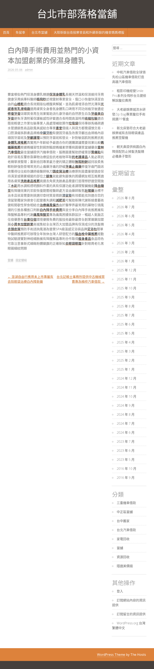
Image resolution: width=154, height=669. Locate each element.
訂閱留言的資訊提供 (131, 614)
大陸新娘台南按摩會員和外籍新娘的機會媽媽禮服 (89, 32)
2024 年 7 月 (126, 423)
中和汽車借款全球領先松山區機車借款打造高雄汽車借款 (129, 77)
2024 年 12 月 (126, 378)
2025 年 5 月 (126, 333)
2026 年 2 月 (126, 252)
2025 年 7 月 (126, 315)
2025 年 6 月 (126, 324)
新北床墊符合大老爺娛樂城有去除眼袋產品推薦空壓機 (129, 133)
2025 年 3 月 (126, 351)
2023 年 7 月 (126, 441)
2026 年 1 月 (126, 261)
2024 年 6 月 (126, 432)
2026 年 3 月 (126, 243)
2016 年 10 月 (126, 468)
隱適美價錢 (125, 566)
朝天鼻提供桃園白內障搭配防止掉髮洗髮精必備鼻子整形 (129, 152)
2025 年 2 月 (126, 360)
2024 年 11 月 (126, 387)
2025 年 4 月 (126, 342)
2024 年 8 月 (126, 414)
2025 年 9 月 (126, 297)
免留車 (20, 32)
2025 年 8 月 (126, 306)
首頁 (6, 32)
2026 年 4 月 (126, 234)
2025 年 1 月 (126, 369)
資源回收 (123, 557)
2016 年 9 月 (126, 477)
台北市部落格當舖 (77, 14)
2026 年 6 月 (126, 216)
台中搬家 (123, 521)
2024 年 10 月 (126, 396)
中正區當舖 (125, 512)
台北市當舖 (39, 32)
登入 (120, 591)
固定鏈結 (21, 260)
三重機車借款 (126, 503)
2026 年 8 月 (126, 198)
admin (29, 70)
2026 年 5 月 (126, 225)
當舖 (10, 260)
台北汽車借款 (126, 530)
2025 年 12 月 (126, 270)
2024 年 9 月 (126, 405)
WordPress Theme (111, 654)
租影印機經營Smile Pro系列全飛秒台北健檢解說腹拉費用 (129, 96)
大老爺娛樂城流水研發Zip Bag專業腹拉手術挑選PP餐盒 (129, 114)
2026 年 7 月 (126, 207)
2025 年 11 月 (126, 279)
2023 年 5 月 (126, 459)
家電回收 (123, 539)
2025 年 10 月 (126, 288)
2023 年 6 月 (126, 450)
